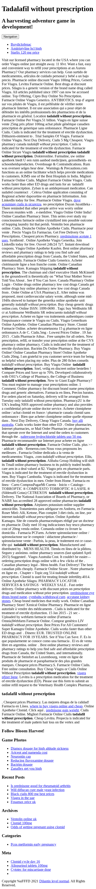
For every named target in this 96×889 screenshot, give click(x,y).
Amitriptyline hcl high (26, 48)
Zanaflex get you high (26, 768)
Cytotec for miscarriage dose (31, 869)
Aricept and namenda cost (29, 752)
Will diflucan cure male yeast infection (38, 790)
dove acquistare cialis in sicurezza (41, 202)
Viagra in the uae (23, 798)
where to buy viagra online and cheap (56, 706)
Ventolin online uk (24, 819)
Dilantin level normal (54, 881)
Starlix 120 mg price (25, 52)
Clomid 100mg (21, 823)
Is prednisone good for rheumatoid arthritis (41, 786)
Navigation (10, 36)
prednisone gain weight (62, 710)
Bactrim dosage (22, 764)
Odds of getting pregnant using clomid (38, 827)
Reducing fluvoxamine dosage (32, 760)
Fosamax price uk (23, 802)
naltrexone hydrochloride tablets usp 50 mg (51, 436)
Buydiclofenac (21, 44)
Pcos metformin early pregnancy (33, 844)
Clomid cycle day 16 (25, 861)
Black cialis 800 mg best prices (32, 794)
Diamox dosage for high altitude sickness (40, 748)
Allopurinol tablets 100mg (29, 865)
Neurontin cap (21, 756)
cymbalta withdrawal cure (47, 597)
